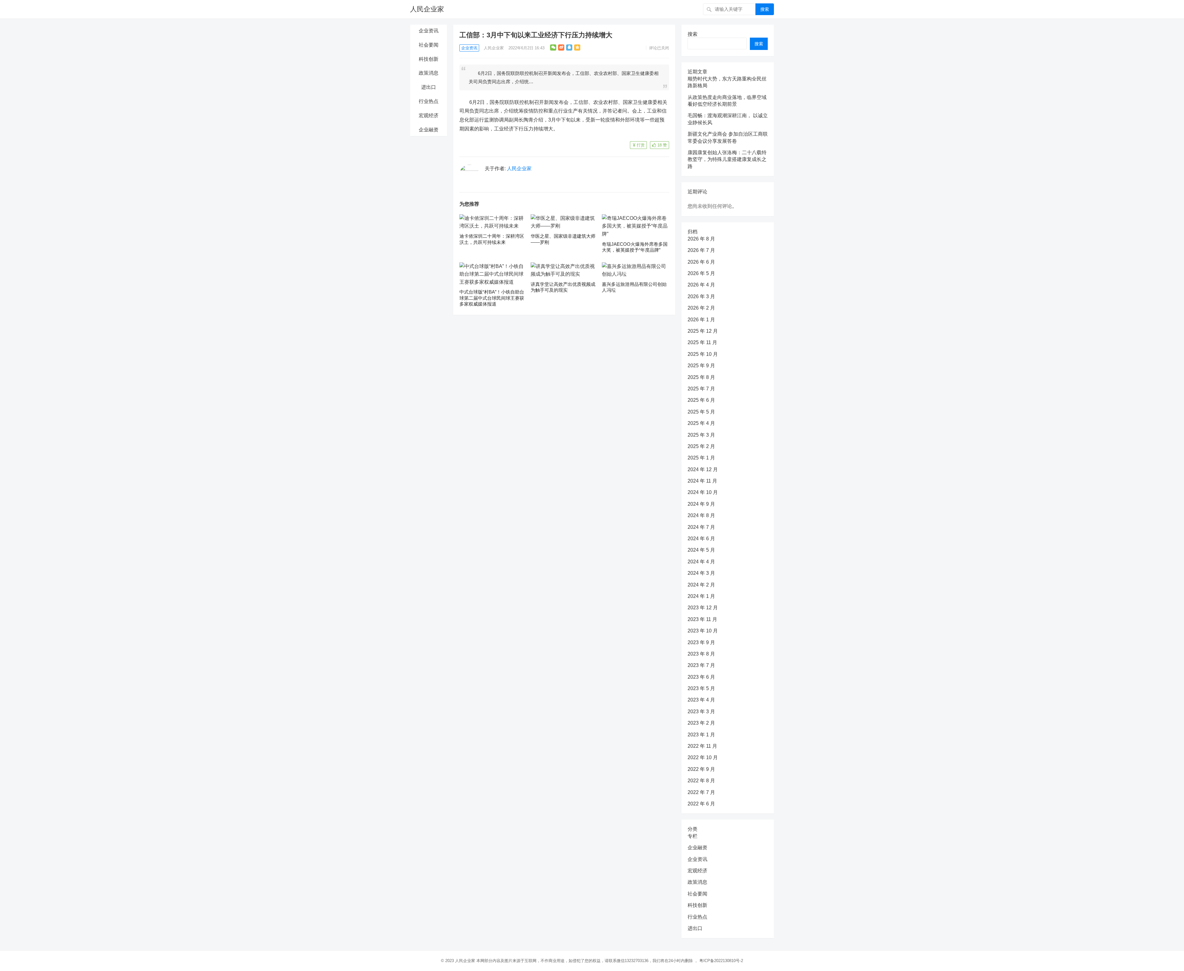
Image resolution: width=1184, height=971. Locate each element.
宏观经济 (428, 115)
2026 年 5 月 (701, 273)
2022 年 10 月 (703, 757)
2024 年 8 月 (701, 515)
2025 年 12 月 (703, 331)
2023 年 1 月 (701, 734)
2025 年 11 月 (702, 342)
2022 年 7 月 (701, 792)
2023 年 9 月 (701, 642)
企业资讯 (428, 30)
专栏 (692, 836)
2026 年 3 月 (701, 296)
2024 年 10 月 (703, 492)
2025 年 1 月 (701, 457)
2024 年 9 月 (701, 504)
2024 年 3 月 (701, 573)
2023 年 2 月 (701, 723)
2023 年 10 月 (703, 630)
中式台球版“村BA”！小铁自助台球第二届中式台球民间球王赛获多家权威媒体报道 (491, 298)
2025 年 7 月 (701, 388)
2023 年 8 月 (701, 653)
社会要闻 (428, 44)
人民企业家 (427, 9)
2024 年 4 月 (701, 561)
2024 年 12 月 (703, 469)
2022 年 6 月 (701, 803)
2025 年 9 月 (701, 365)
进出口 (428, 87)
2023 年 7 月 (701, 665)
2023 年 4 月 (701, 699)
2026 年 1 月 (701, 319)
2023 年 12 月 (703, 607)
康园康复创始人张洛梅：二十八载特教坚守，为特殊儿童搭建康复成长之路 (727, 159)
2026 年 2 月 (701, 308)
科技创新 (428, 59)
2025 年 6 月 (701, 400)
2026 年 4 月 (701, 284)
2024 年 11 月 (702, 480)
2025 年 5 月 (701, 411)
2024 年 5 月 (701, 550)
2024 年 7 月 (701, 527)
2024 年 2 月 (701, 584)
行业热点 (428, 101)
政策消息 (428, 73)
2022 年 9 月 (701, 769)
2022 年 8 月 (701, 780)
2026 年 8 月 (701, 238)
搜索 (764, 9)
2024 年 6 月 (701, 538)
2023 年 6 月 (701, 677)
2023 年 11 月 (702, 619)
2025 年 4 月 (701, 423)
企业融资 (428, 129)
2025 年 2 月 (701, 446)
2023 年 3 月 (701, 711)
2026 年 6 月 (701, 262)
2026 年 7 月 (701, 250)
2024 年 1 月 (701, 596)
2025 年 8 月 (701, 377)
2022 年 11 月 (702, 746)
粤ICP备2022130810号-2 (721, 960)
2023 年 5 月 (701, 688)
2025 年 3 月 (701, 435)
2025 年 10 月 (703, 354)
